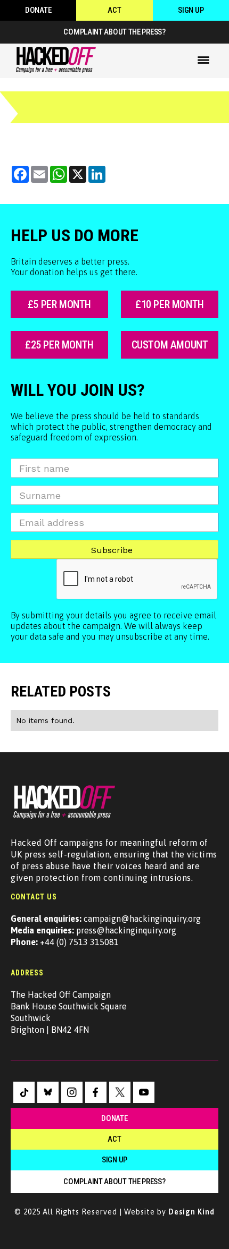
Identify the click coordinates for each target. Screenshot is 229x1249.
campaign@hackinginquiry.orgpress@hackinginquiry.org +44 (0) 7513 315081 (106, 930)
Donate (38, 10)
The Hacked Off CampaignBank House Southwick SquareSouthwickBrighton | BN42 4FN (69, 1012)
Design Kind (191, 1212)
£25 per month (59, 344)
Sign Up (190, 10)
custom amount (170, 344)
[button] (203, 60)
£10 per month (169, 304)
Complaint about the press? (114, 32)
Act (114, 10)
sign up (114, 1160)
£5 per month (59, 304)
